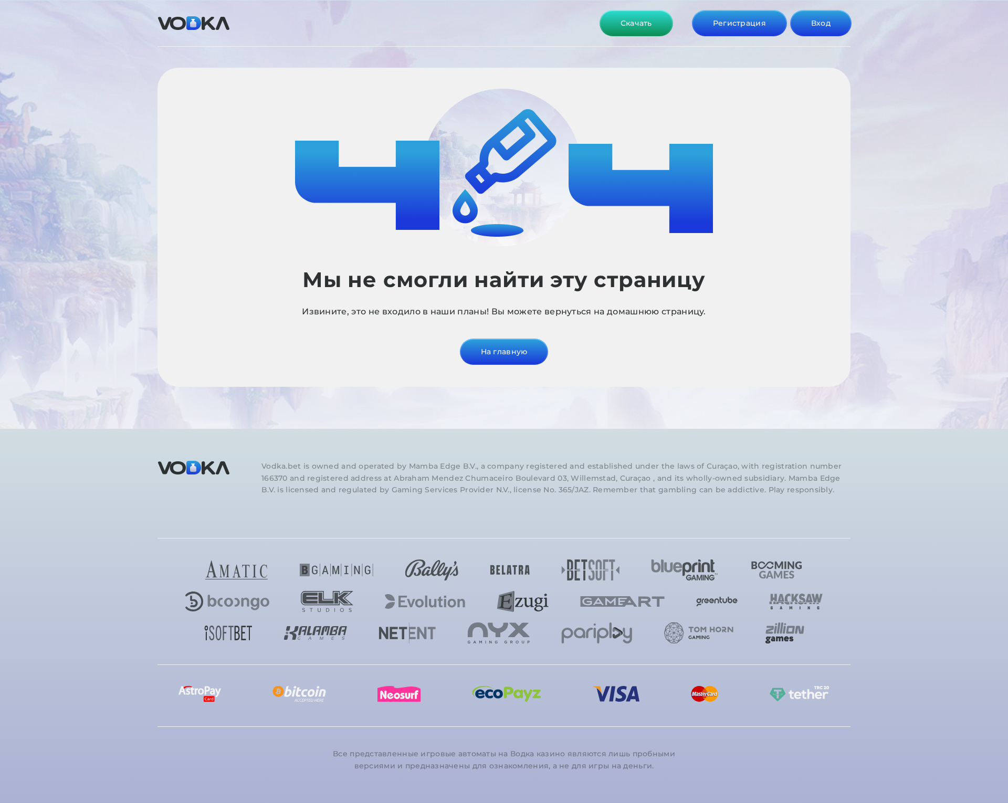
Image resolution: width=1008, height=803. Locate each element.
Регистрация (739, 23)
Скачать (636, 23)
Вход (821, 23)
